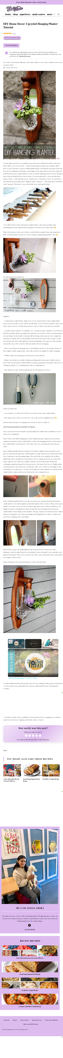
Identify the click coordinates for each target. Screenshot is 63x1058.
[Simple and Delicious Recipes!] (14, 9)
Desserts (8, 775)
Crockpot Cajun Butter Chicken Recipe (30, 1006)
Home (8, 14)
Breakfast (39, 775)
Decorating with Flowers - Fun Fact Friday (29, 652)
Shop (15, 14)
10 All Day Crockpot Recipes (50, 779)
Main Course (38, 14)
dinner (45, 775)
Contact (14, 1020)
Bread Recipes (29, 775)
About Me (6, 1020)
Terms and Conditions (51, 1020)
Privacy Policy (24, 1020)
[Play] (50, 643)
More (50, 14)
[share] (55, 650)
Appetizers (25, 14)
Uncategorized (11, 45)
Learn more (30, 929)
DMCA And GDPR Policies (30, 1024)
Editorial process (25, 56)
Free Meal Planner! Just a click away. (31, 2)
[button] (58, 14)
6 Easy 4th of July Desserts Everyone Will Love (11, 780)
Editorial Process (37, 1020)
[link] (10, 651)
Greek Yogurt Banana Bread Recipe (31, 780)
